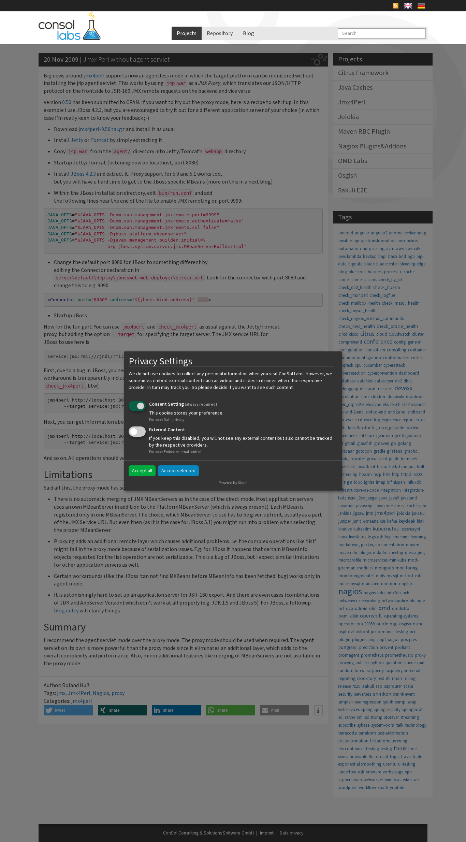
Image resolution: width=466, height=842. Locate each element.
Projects (186, 33)
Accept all (142, 470)
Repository (220, 33)
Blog (248, 33)
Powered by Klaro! (233, 482)
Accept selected (178, 470)
